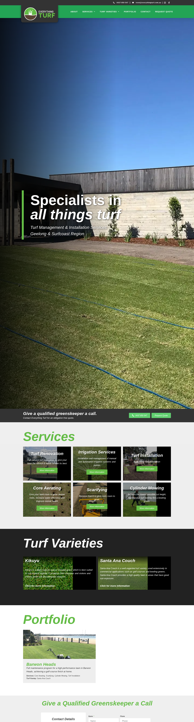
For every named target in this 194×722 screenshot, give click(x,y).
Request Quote (164, 12)
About (74, 12)
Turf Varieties (108, 12)
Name (90, 716)
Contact (146, 12)
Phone (122, 716)
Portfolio (130, 12)
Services (87, 12)
